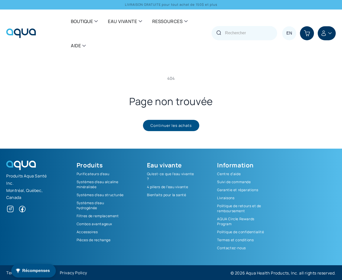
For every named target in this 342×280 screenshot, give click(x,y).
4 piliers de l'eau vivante (167, 186)
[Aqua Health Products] (21, 168)
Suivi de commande (234, 181)
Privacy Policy (73, 272)
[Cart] (307, 33)
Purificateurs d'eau (93, 173)
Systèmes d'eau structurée (100, 194)
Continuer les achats (171, 125)
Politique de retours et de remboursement (239, 208)
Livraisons (225, 197)
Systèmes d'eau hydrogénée (90, 205)
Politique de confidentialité (240, 231)
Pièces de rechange (94, 239)
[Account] (327, 33)
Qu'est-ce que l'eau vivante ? (170, 176)
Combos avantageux (94, 223)
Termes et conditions (235, 239)
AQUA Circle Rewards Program (235, 221)
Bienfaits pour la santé (166, 194)
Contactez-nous (231, 247)
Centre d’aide (229, 173)
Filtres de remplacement (98, 215)
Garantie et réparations (237, 189)
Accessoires (87, 231)
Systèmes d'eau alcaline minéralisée (97, 184)
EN (289, 33)
